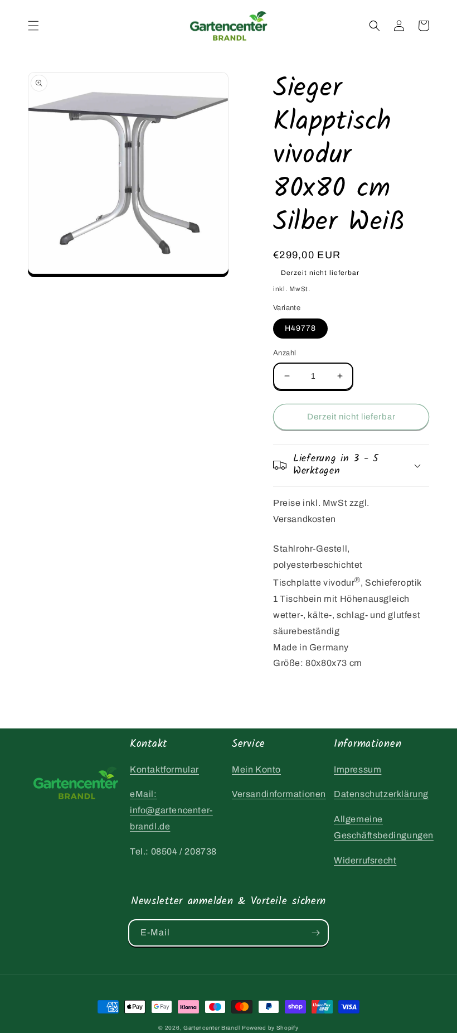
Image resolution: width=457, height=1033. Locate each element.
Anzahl (284, 353)
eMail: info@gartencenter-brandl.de (171, 810)
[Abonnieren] (315, 933)
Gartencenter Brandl (211, 1028)
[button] (33, 25)
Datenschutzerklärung (381, 794)
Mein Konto (256, 769)
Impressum (357, 769)
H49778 (300, 328)
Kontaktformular (164, 769)
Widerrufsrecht (365, 860)
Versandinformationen (279, 794)
